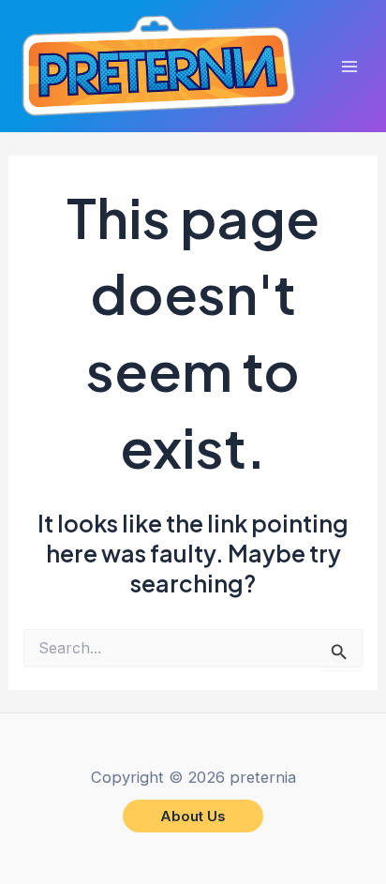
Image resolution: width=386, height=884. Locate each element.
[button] (193, 816)
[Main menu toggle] (350, 66)
